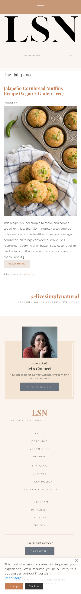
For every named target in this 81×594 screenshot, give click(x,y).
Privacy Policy (39, 481)
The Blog (39, 466)
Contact (40, 474)
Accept (14, 586)
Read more (19, 262)
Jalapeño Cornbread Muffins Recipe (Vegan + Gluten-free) (34, 91)
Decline (34, 586)
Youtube (39, 517)
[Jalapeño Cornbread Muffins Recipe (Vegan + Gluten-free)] (40, 161)
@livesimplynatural (55, 296)
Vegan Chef (40, 449)
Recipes (39, 456)
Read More (13, 578)
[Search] (71, 55)
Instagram (40, 502)
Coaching (39, 441)
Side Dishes (27, 274)
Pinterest (39, 509)
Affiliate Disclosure (40, 489)
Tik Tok (40, 525)
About (39, 433)
